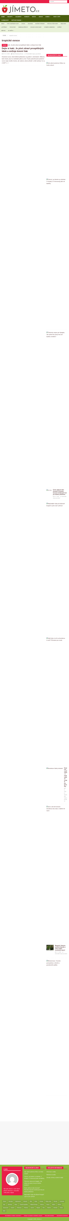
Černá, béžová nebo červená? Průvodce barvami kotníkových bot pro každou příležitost (60, 492)
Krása (34, 16)
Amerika (55, 1207)
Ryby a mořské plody (13, 23)
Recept (55, 1201)
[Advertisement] (56, 43)
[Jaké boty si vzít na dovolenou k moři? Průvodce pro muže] (56, 639)
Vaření (53, 1204)
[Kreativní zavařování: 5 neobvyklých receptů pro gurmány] (54, 768)
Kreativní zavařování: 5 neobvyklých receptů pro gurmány (65, 777)
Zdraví (41, 16)
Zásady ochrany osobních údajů (54, 1177)
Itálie (4, 1211)
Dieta (35, 1201)
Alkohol (49, 1207)
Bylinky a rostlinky (36, 27)
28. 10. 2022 (6, 54)
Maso (2, 23)
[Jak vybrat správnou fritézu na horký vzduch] (56, 64)
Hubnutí (26, 16)
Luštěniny (4, 27)
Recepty (10, 16)
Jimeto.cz (39, 1219)
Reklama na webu (51, 1174)
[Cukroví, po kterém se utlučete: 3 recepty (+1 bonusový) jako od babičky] (56, 181)
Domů (3, 16)
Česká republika (24, 1204)
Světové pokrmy (16, 20)
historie (12, 1207)
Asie (4, 1204)
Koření (59, 27)
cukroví (32, 1207)
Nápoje (3, 30)
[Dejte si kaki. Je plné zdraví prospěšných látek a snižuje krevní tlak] (23, 45)
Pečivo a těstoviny (52, 23)
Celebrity (18, 16)
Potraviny (19, 1207)
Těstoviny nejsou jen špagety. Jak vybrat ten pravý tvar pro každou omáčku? (33, 1183)
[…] (7, 63)
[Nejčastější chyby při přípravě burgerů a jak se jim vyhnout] (56, 505)
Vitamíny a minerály (49, 27)
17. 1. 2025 (58, 952)
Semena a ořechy (23, 27)
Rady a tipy (56, 16)
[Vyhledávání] (58, 1)
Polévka (26, 1207)
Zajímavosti (5, 20)
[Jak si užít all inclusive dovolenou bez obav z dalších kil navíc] (56, 809)
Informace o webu (51, 1171)
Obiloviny (63, 23)
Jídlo (31, 1201)
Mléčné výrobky (40, 23)
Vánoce (42, 1204)
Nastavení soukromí (62, 1215)
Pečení (59, 1204)
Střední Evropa (34, 1204)
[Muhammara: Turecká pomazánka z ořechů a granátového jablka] (56, 963)
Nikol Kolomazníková (17, 54)
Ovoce (23, 23)
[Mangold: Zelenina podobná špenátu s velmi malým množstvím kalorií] (50, 947)
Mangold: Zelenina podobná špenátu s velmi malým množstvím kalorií (60, 948)
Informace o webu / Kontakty (13, 1215)
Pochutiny (13, 27)
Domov (47, 16)
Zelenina (30, 23)
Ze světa (10, 30)
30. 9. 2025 (56, 496)
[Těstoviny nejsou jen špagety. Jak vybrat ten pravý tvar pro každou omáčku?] (56, 334)
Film (44, 1207)
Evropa (41, 1201)
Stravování (5, 1207)
